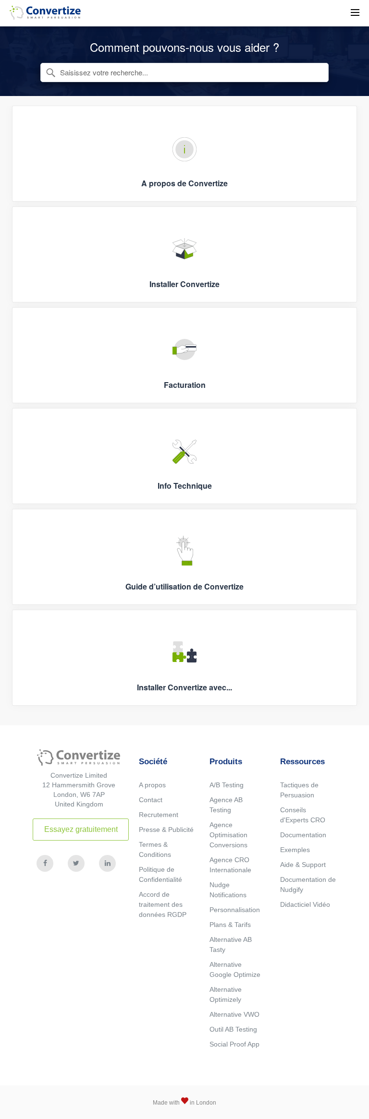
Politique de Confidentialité (160, 874)
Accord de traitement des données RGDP (162, 904)
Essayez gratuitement (81, 829)
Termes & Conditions (155, 849)
